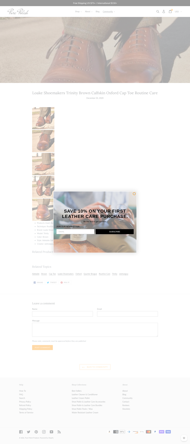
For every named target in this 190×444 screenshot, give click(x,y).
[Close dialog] (134, 193)
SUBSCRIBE (114, 232)
